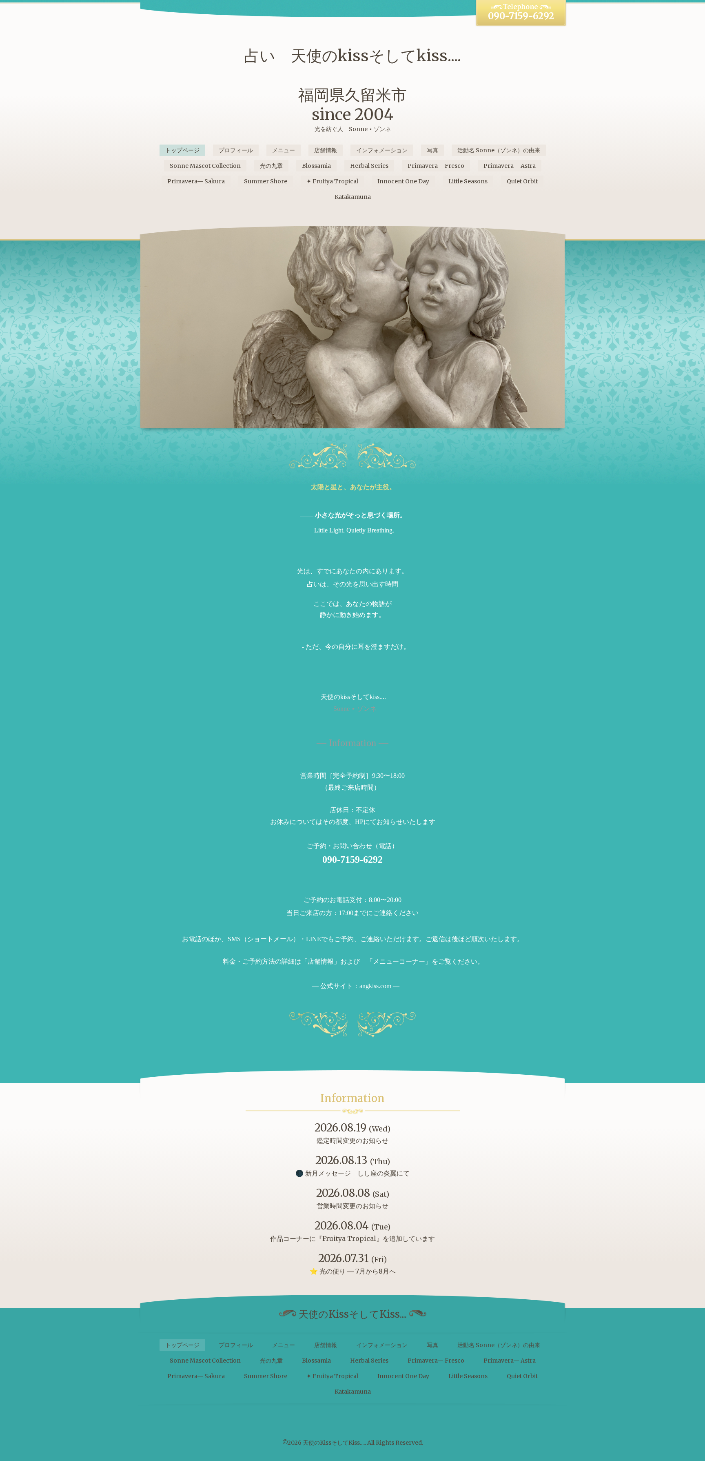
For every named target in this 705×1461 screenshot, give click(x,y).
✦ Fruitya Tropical (332, 181)
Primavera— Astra (509, 165)
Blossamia (316, 165)
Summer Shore (265, 181)
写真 (432, 150)
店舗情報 (325, 150)
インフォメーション (382, 150)
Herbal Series (369, 165)
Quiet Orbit (522, 181)
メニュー (283, 150)
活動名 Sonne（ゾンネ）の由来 (498, 150)
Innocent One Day (403, 181)
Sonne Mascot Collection (205, 165)
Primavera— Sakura (196, 181)
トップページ (182, 150)
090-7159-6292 (521, 16)
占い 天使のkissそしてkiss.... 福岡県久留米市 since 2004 (352, 85)
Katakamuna (353, 196)
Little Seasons (468, 181)
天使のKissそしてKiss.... (334, 1442)
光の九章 (271, 165)
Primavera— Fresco (436, 165)
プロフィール (236, 150)
